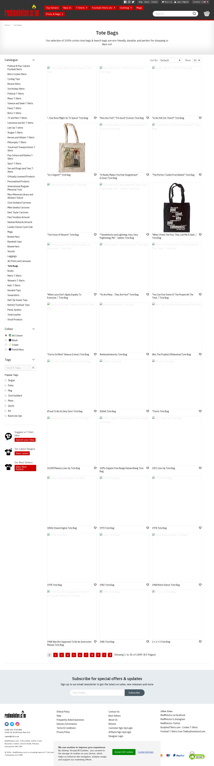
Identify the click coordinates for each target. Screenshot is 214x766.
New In (67, 7)
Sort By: (154, 60)
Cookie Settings (146, 752)
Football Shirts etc (102, 7)
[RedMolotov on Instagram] (129, 2)
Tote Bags (17, 25)
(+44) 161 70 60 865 (13, 729)
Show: (188, 60)
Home (7, 25)
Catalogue (11, 60)
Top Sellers (52, 7)
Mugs (139, 7)
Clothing (125, 7)
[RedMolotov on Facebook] (125, 2)
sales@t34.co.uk (12, 736)
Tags (8, 359)
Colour (9, 329)
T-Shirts (80, 7)
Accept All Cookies (124, 752)
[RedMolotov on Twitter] (133, 2)
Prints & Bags (53, 14)
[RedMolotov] (15, 714)
